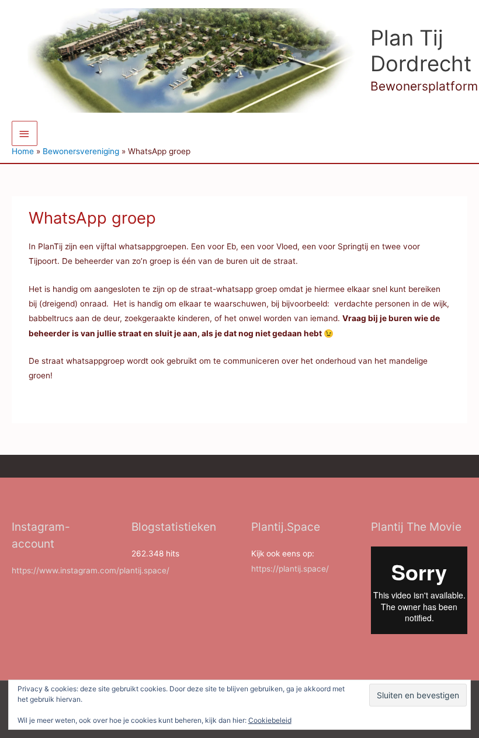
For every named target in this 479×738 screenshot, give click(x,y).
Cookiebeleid (269, 720)
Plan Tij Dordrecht (420, 50)
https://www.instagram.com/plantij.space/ (90, 570)
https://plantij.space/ (290, 568)
